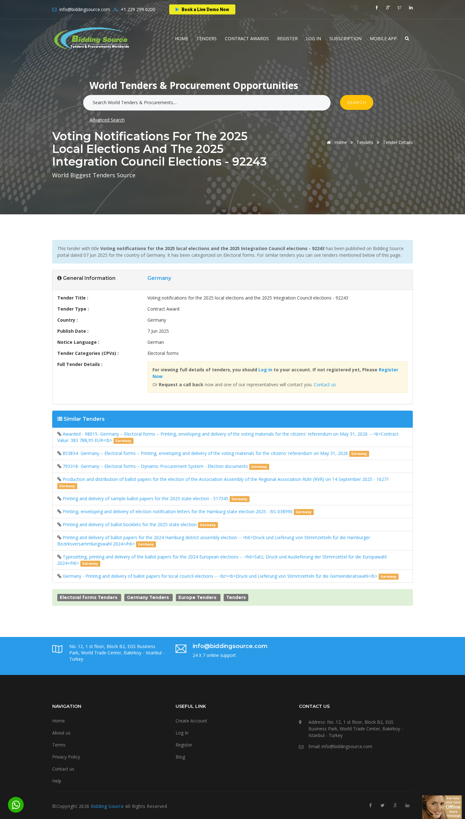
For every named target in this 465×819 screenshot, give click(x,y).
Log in (265, 370)
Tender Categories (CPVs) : (88, 353)
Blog (180, 757)
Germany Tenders (148, 597)
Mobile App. (384, 38)
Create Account (191, 721)
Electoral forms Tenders (88, 597)
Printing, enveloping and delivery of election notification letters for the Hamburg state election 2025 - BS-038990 (178, 511)
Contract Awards (247, 38)
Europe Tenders (197, 597)
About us (61, 733)
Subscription (345, 38)
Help (56, 781)
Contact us (325, 384)
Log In (313, 38)
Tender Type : (73, 309)
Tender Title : (72, 298)
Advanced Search (107, 120)
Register (287, 38)
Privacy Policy (66, 757)
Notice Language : (78, 342)
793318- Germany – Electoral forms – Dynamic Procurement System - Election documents (156, 466)
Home (181, 38)
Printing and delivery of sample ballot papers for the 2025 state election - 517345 (146, 498)
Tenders (206, 38)
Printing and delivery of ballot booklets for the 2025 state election (130, 524)
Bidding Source (108, 806)
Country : (67, 320)
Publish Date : (73, 331)
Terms (58, 745)
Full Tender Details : (79, 364)
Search (356, 102)
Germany (159, 278)
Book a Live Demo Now (205, 9)
